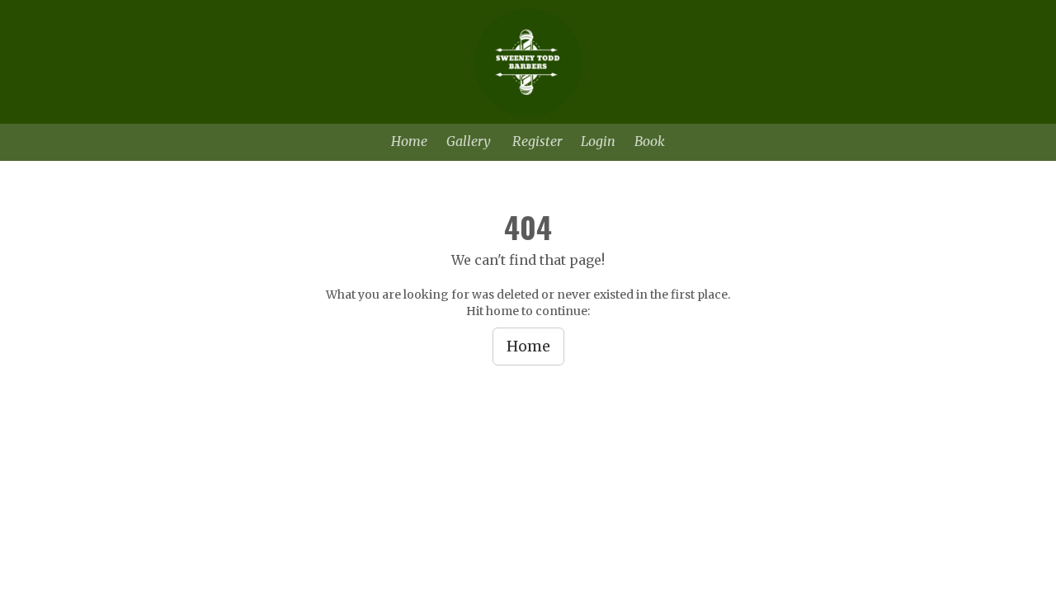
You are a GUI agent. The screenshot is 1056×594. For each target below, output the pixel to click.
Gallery (468, 141)
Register (537, 141)
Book (649, 141)
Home (409, 141)
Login (598, 141)
